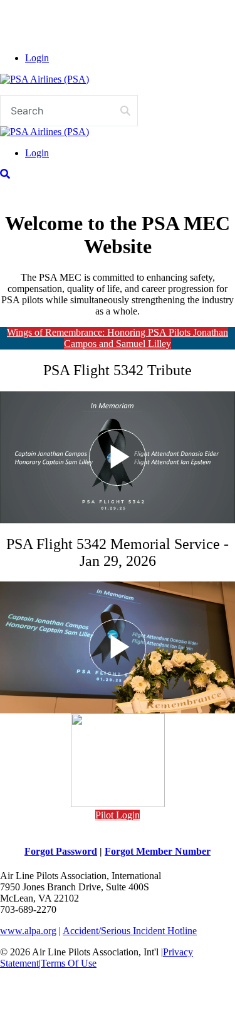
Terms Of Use (69, 963)
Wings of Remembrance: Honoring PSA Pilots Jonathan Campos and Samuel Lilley (117, 338)
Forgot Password (60, 851)
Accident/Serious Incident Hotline (130, 930)
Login (37, 58)
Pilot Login (117, 815)
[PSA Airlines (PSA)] (44, 79)
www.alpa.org (28, 930)
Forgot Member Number (158, 851)
